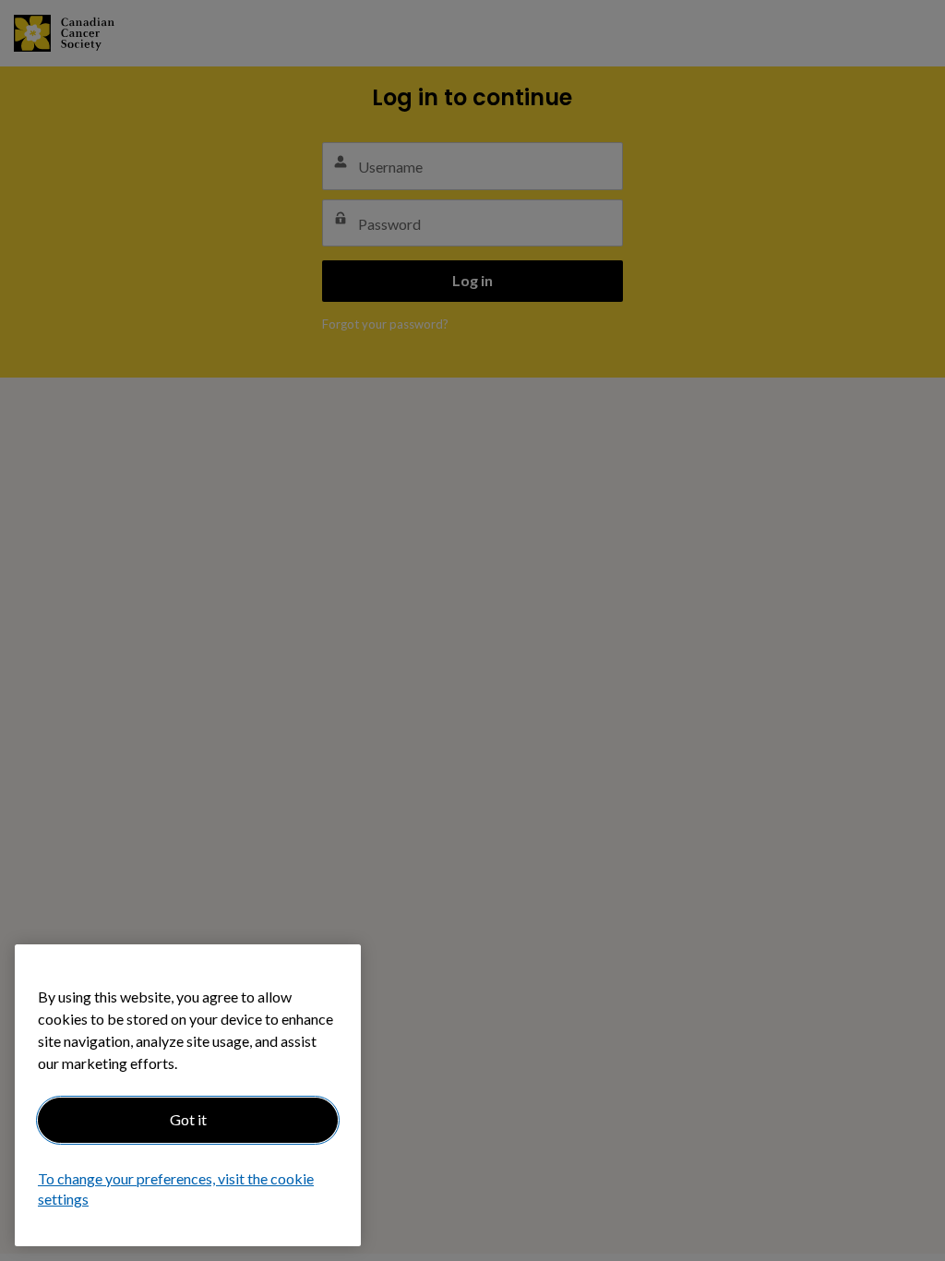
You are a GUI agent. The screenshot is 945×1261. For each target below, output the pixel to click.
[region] (188, 1095)
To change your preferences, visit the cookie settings (176, 1188)
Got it (188, 1119)
